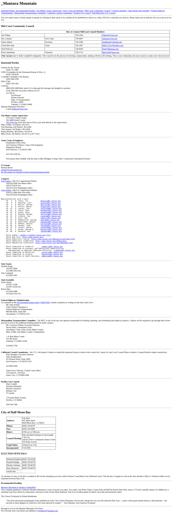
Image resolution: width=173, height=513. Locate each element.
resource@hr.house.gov (52, 252)
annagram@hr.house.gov (51, 212)
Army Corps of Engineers (73, 11)
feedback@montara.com (48, 511)
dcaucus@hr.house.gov (51, 201)
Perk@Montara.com (110, 49)
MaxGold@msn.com (110, 52)
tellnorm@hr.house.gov (51, 214)
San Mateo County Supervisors (49, 11)
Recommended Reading (25, 11)
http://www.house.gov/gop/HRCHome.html (54, 243)
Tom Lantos (6, 181)
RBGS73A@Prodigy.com (112, 45)
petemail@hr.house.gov (51, 210)
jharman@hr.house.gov (51, 226)
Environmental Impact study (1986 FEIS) (33, 302)
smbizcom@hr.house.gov (52, 256)
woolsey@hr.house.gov (51, 203)
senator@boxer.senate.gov (11, 170)
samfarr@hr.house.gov (51, 218)
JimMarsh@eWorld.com (112, 42)
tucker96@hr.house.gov (51, 227)
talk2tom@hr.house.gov (51, 208)
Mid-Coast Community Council (97, 11)
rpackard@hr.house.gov (51, 231)
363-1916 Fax (11, 122)
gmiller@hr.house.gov (51, 205)
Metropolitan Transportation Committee (30, 13)
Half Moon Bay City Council (104, 13)
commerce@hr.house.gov (52, 246)
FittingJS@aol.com (110, 35)
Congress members (119, 11)
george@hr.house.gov (50, 220)
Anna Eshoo (6, 190)
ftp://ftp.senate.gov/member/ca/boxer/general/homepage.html (25, 172)
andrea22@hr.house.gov (51, 222)
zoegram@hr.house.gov (51, 216)
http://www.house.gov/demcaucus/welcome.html (53, 239)
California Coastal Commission (59, 13)
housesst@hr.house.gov (51, 229)
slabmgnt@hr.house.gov (64, 250)
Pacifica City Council (82, 13)
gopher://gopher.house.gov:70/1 (35, 235)
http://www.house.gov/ (33, 237)
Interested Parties (8, 11)
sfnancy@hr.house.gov (51, 207)
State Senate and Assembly (139, 11)
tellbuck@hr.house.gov (51, 224)
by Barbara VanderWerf (18, 487)
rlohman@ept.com (109, 39)
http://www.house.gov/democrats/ (51, 241)
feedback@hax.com (19, 109)
